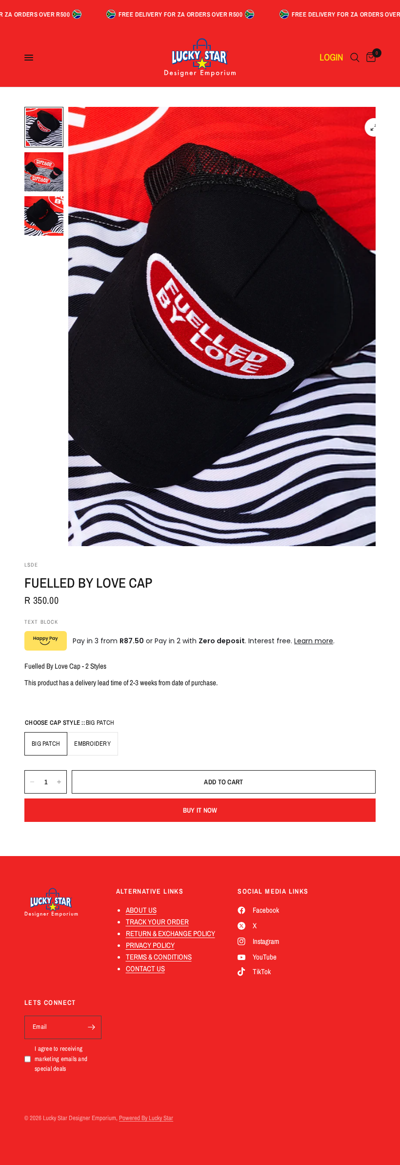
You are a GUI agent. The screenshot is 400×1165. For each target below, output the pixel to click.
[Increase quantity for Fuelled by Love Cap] (59, 782)
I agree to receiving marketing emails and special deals (61, 1058)
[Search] (355, 57)
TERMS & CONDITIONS (159, 957)
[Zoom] (374, 127)
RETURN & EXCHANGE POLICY (170, 933)
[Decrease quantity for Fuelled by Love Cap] (32, 782)
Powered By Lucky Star (146, 1118)
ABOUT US (141, 910)
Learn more (313, 641)
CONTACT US (145, 968)
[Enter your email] (91, 1027)
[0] (369, 57)
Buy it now (200, 810)
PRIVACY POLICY (150, 945)
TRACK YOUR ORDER (157, 922)
